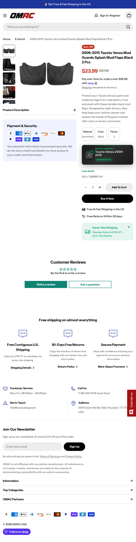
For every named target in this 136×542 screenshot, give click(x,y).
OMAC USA (19, 524)
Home (6, 39)
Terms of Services (49, 456)
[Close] (129, 227)
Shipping (86, 87)
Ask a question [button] (90, 284)
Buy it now (107, 198)
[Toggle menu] (5, 15)
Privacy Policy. (73, 456)
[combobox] (68, 27)
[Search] (128, 27)
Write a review (45, 284)
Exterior (20, 39)
